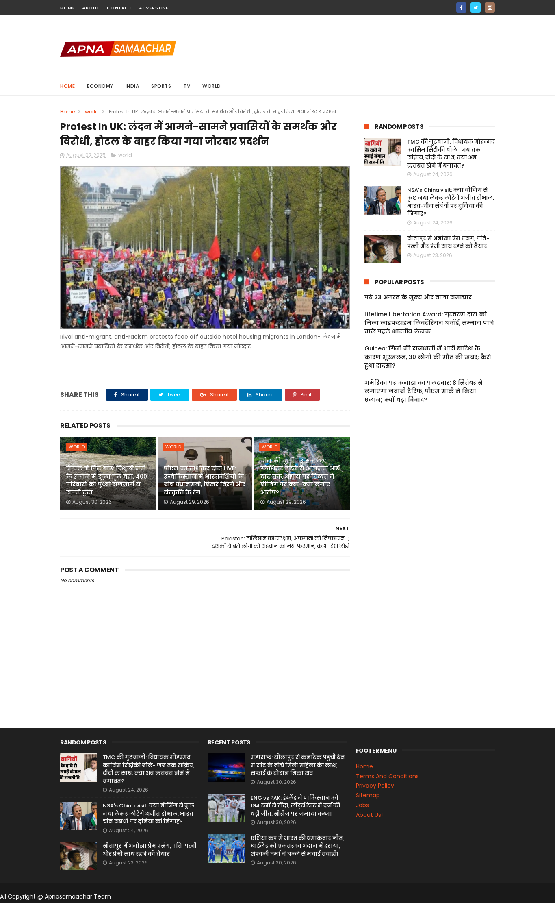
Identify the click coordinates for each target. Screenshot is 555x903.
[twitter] (475, 7)
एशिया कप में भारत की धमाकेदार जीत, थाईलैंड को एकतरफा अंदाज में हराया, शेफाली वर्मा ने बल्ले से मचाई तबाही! (297, 846)
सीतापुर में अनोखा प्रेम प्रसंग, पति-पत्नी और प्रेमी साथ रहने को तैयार (448, 242)
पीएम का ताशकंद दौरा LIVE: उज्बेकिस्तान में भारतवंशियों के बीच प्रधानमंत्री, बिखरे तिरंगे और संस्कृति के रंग (204, 480)
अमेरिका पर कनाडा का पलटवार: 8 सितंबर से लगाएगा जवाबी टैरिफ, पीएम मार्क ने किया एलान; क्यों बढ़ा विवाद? (423, 391)
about (91, 7)
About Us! (369, 815)
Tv (186, 86)
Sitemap (368, 795)
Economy (100, 86)
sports (161, 86)
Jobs (362, 805)
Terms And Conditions (387, 776)
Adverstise (153, 7)
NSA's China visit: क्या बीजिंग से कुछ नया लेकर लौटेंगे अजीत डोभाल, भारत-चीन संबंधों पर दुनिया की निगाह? (450, 202)
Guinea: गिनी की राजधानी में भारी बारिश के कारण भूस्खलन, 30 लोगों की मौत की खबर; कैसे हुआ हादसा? (427, 357)
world (211, 86)
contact (119, 7)
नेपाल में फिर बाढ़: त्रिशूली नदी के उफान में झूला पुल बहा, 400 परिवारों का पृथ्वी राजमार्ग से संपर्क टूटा (106, 480)
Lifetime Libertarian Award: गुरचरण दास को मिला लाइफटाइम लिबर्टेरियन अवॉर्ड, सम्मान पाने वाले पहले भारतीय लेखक (429, 322)
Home (67, 86)
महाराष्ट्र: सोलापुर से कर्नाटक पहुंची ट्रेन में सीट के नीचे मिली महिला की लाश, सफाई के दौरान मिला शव (298, 765)
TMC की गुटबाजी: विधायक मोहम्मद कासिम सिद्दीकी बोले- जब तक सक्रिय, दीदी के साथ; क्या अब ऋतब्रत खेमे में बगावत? (451, 154)
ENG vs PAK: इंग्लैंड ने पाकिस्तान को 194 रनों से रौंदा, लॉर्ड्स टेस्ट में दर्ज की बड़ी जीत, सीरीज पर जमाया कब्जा (295, 806)
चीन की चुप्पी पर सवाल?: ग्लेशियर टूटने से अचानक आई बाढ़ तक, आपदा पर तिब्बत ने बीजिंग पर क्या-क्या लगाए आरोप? (299, 476)
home (67, 7)
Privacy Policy (375, 785)
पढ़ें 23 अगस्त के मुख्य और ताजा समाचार (418, 297)
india (132, 86)
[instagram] (490, 7)
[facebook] (461, 7)
